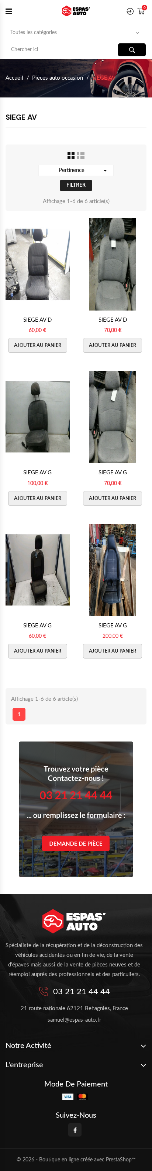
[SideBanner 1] (76, 809)
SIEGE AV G (37, 472)
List (80, 155)
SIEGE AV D (37, 320)
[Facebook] (75, 1130)
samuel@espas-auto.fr (74, 1020)
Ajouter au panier (37, 345)
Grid (71, 155)
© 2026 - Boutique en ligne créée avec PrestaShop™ (76, 1159)
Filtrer (76, 185)
